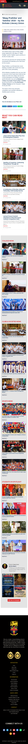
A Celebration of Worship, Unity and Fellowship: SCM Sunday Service (13, 190)
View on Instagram (15, 600)
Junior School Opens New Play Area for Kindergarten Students (14, 136)
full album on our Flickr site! (14, 101)
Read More (5, 142)
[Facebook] (4, 730)
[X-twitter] (17, 733)
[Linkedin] (7, 730)
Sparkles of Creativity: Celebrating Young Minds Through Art (13, 163)
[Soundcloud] (10, 733)
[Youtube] (14, 730)
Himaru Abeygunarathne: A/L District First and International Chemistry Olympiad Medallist (14, 516)
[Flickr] (17, 730)
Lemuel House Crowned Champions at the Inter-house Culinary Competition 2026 (12, 217)
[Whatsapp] (20, 730)
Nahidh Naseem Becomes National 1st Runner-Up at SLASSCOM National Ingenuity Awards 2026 (12, 312)
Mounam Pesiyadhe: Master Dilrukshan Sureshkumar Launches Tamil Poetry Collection (12, 497)
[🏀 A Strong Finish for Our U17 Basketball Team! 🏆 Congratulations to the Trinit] (8, 579)
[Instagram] (10, 730)
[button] (20, 5)
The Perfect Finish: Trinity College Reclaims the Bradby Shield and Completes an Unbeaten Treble (13, 417)
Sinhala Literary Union (14, 29)
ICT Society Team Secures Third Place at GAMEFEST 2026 (13, 373)
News (8, 29)
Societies (22, 29)
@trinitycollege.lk (12, 566)
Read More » (4, 259)
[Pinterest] (14, 733)
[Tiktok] (24, 730)
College (5, 29)
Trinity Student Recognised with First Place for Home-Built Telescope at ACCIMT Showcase (13, 553)
